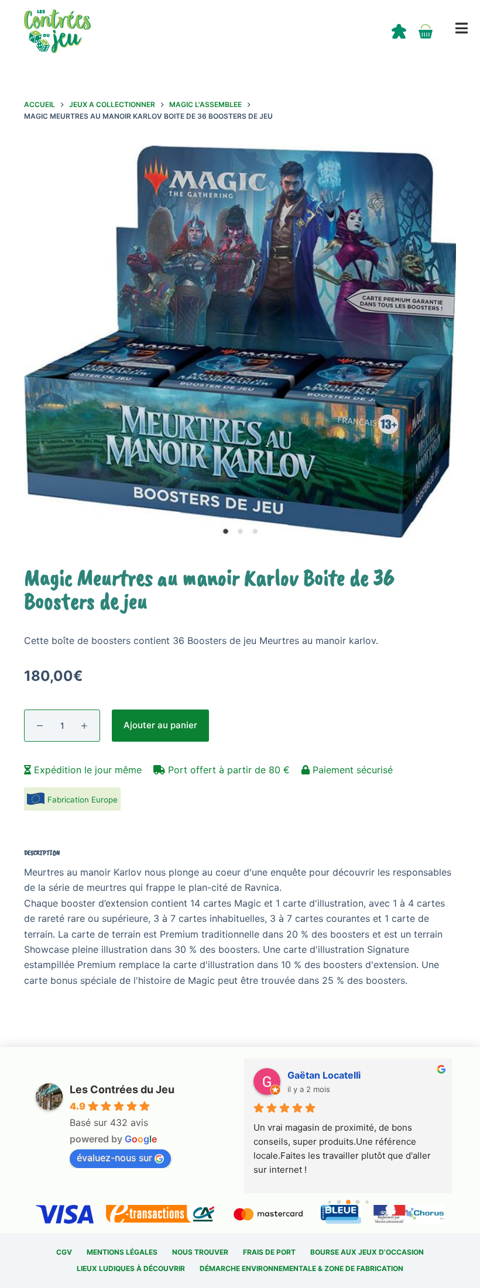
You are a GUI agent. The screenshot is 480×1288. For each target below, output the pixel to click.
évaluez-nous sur (114, 1157)
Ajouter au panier (160, 725)
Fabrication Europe (82, 799)
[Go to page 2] (348, 1202)
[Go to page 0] (329, 1201)
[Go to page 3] (357, 1202)
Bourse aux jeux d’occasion (367, 1252)
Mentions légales (122, 1252)
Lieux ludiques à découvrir (131, 1268)
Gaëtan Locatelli (324, 1075)
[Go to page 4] (366, 1201)
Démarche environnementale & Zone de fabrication (301, 1268)
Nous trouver (200, 1252)
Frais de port (269, 1252)
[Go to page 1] (339, 1202)
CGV (64, 1252)
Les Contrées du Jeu (122, 1089)
